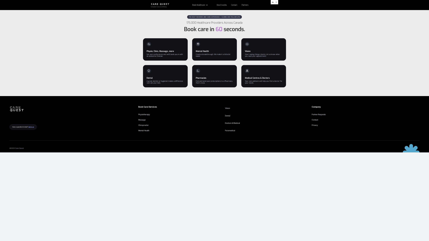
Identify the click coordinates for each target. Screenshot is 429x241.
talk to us (31, 127)
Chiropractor (143, 125)
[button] (200, 5)
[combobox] (274, 2)
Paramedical (230, 130)
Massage (142, 120)
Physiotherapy (144, 114)
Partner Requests (319, 114)
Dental (227, 116)
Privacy (315, 125)
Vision (227, 108)
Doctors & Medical (232, 123)
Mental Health (143, 130)
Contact (315, 120)
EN (273, 2)
